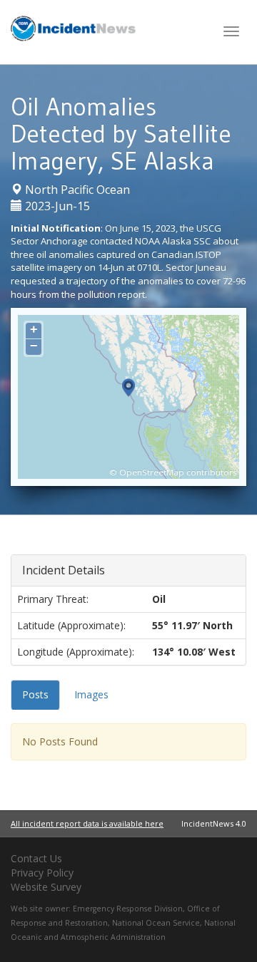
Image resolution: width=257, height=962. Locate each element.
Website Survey (46, 887)
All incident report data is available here (87, 823)
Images (91, 694)
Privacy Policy (42, 872)
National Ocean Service (156, 923)
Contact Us (36, 858)
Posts (35, 694)
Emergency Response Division (128, 909)
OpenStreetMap (151, 472)
